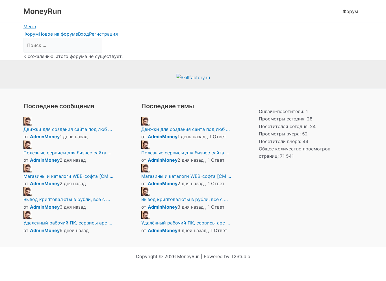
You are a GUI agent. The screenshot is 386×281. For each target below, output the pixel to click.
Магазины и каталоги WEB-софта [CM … (68, 176)
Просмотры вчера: (280, 134)
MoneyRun (42, 11)
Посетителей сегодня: (284, 126)
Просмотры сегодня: (283, 119)
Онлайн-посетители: (282, 111)
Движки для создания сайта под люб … (67, 129)
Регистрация (103, 34)
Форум (350, 11)
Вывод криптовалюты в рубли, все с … (66, 199)
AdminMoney (45, 136)
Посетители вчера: (281, 141)
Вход (83, 34)
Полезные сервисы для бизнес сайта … (67, 152)
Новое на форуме (58, 34)
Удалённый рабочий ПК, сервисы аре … (67, 223)
